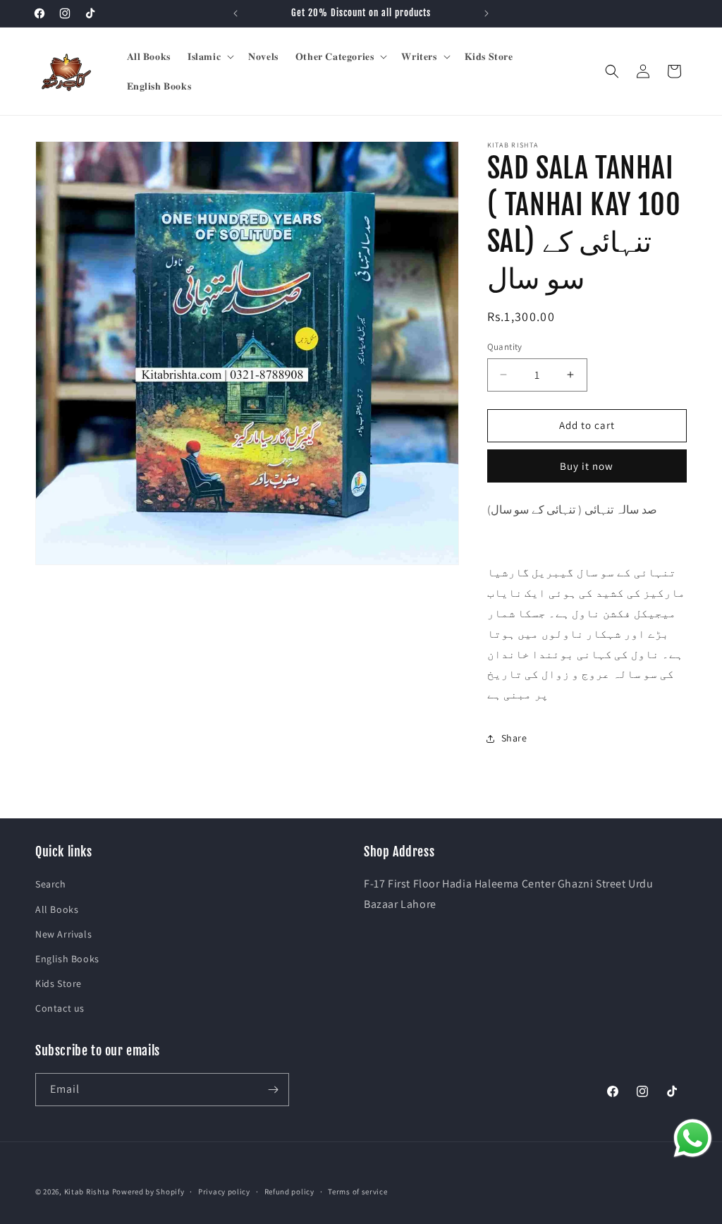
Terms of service (357, 1191)
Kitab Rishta (87, 1191)
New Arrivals (63, 934)
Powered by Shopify (148, 1191)
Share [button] (514, 738)
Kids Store (58, 983)
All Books (56, 909)
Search (50, 884)
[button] (209, 56)
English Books (67, 958)
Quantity (504, 347)
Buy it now (586, 466)
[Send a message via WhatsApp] (693, 1138)
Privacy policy (224, 1191)
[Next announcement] (486, 13)
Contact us (60, 1008)
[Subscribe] (272, 1089)
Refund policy (289, 1191)
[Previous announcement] (235, 13)
